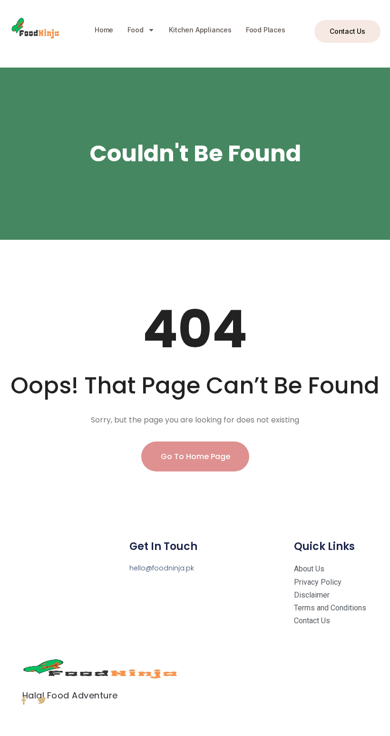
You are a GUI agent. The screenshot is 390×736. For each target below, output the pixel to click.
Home (104, 30)
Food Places (265, 30)
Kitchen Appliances (200, 30)
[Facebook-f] (24, 700)
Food (135, 30)
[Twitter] (42, 700)
